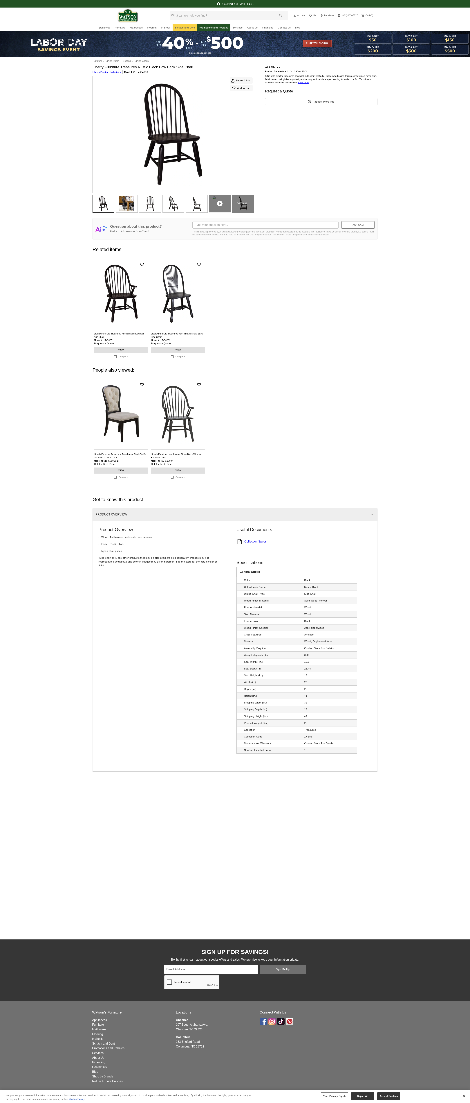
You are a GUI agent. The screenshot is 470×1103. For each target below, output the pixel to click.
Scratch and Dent (185, 27)
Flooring (152, 27)
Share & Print (243, 80)
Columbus (183, 1037)
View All (243, 203)
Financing (267, 27)
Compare (123, 356)
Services (238, 27)
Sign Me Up (283, 969)
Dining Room (112, 61)
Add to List (243, 88)
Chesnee (182, 1020)
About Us (252, 27)
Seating (127, 61)
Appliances (104, 27)
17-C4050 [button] (142, 72)
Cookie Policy (77, 1099)
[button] (294, 15)
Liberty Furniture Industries (107, 72)
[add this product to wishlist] (142, 264)
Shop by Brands (102, 1076)
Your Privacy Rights (334, 1096)
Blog (297, 27)
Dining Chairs (142, 61)
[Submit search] (281, 15)
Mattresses (136, 27)
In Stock (165, 27)
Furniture (120, 27)
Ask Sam (358, 224)
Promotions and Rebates (213, 27)
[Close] (464, 1096)
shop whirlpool (317, 43)
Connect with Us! (237, 4)
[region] (235, 1096)
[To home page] (128, 15)
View (121, 349)
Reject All (362, 1096)
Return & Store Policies (107, 1081)
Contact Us (284, 27)
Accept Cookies (389, 1096)
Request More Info (323, 101)
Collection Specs (255, 541)
